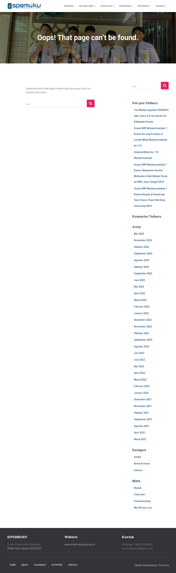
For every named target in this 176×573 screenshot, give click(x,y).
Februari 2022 (142, 386)
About (24, 565)
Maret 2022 (140, 379)
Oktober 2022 (141, 333)
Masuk (137, 488)
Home (13, 565)
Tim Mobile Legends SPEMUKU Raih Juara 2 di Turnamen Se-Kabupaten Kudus (151, 116)
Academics (40, 565)
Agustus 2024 (141, 260)
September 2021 (143, 419)
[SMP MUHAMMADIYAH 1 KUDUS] (24, 6)
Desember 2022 (143, 319)
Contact (73, 565)
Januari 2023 (141, 313)
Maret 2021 (140, 439)
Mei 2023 (139, 286)
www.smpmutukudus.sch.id (79, 544)
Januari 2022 (141, 393)
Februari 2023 (142, 306)
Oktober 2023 (141, 267)
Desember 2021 (143, 399)
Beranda (69, 6)
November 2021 (143, 406)
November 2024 (143, 240)
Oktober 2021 (141, 412)
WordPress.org (143, 507)
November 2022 (143, 326)
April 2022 (139, 373)
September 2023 (143, 273)
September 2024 (143, 253)
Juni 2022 (139, 359)
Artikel (137, 457)
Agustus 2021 (141, 426)
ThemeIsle (163, 565)
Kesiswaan (125, 6)
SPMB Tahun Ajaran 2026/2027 (24, 548)
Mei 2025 (139, 233)
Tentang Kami (86, 6)
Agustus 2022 (141, 346)
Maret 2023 (140, 300)
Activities (57, 565)
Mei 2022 (139, 366)
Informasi (143, 6)
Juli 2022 (139, 353)
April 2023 (139, 293)
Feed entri (139, 494)
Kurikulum (106, 6)
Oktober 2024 (141, 247)
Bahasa (160, 6)
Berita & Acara (142, 463)
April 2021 (139, 432)
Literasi (138, 470)
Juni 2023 (139, 280)
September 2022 (143, 339)
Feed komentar (142, 501)
